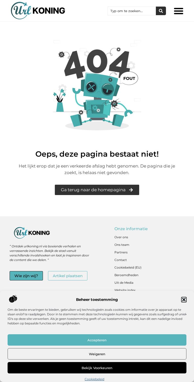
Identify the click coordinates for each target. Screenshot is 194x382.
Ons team (121, 245)
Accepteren (97, 340)
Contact (120, 260)
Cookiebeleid (94, 379)
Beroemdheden (126, 275)
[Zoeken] (161, 11)
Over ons (121, 237)
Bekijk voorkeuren (97, 368)
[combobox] (132, 11)
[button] (183, 299)
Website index (124, 290)
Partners (121, 252)
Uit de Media (123, 282)
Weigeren (97, 354)
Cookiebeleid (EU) (127, 267)
